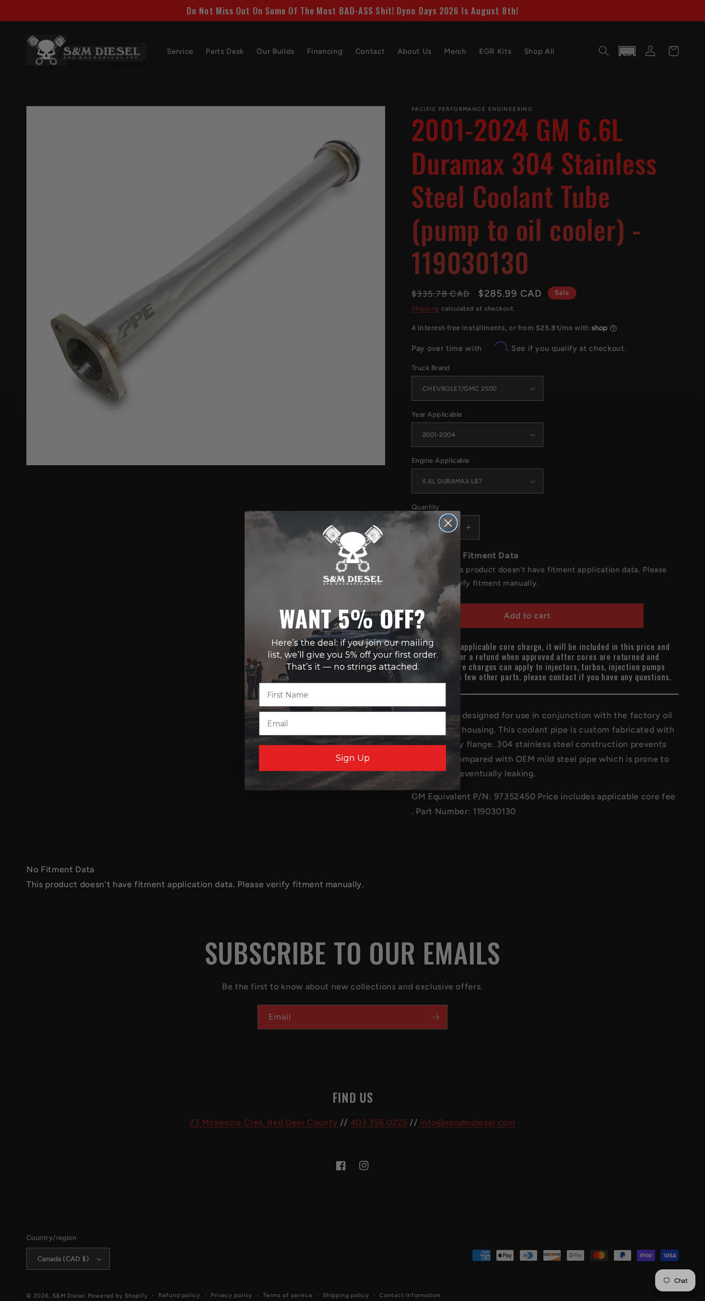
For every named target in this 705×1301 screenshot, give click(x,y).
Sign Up (353, 758)
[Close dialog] (448, 523)
